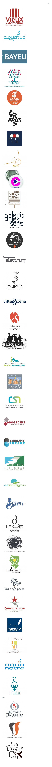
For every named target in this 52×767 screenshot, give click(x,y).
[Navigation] (48, 3)
